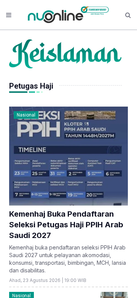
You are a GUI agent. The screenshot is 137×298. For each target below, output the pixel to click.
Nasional (26, 115)
